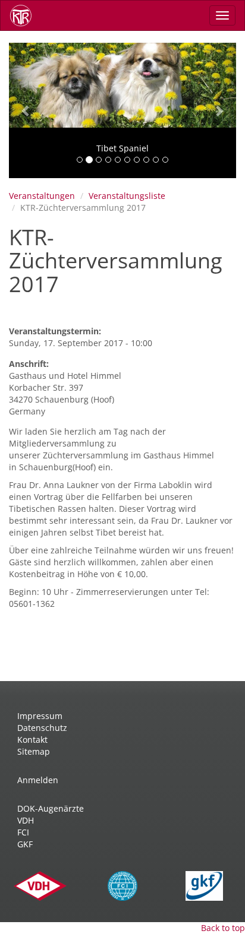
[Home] (25, 15)
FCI (23, 832)
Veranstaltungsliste (127, 195)
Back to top (223, 927)
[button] (26, 110)
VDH (25, 820)
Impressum (39, 715)
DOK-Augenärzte (50, 808)
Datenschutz (42, 727)
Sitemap (33, 751)
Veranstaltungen (42, 195)
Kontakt (32, 739)
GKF (25, 844)
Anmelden (37, 780)
